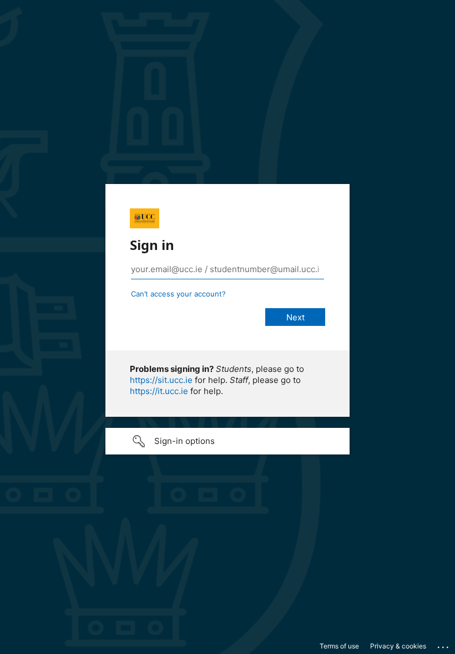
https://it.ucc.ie (159, 391)
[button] (227, 441)
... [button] (444, 644)
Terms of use (339, 646)
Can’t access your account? (178, 293)
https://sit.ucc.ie (161, 380)
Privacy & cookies (398, 646)
